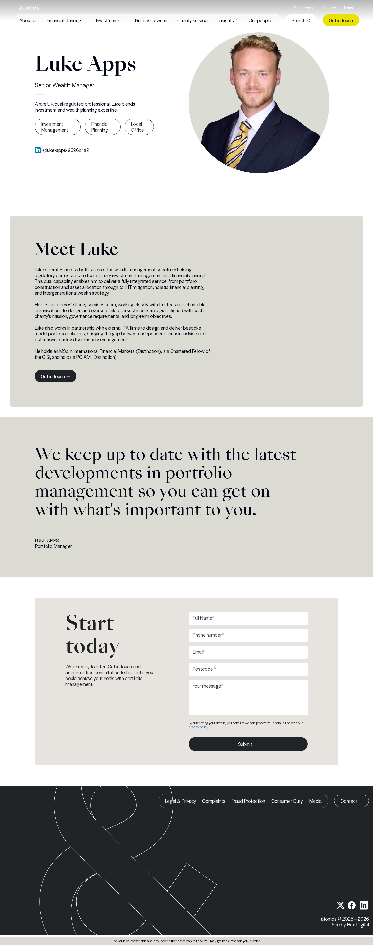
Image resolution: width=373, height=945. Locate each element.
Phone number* (208, 635)
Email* (199, 652)
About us (28, 20)
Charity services (193, 20)
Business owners (152, 20)
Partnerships (304, 7)
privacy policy (198, 726)
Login (348, 7)
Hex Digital (358, 924)
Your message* (208, 686)
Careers (329, 7)
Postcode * (204, 669)
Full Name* (203, 618)
